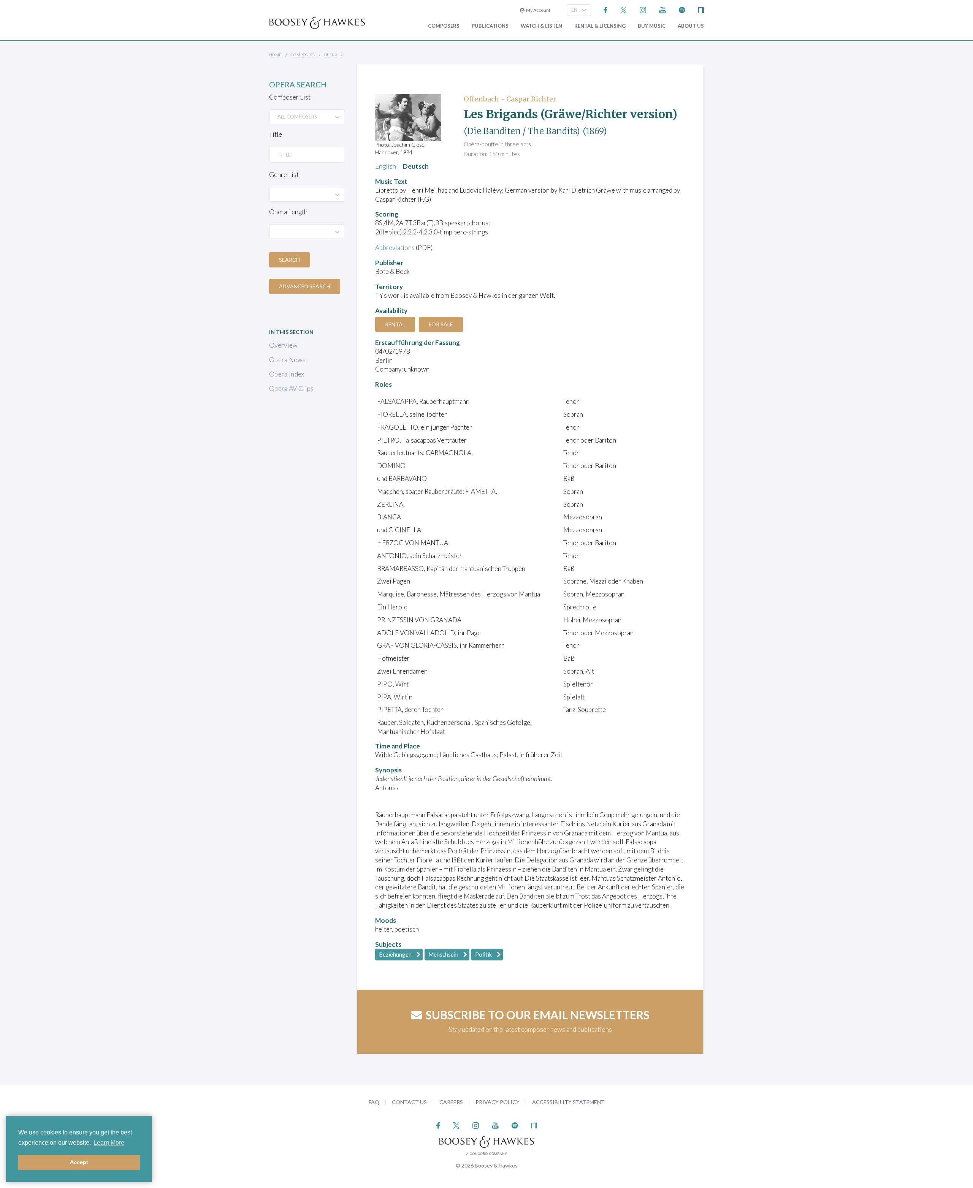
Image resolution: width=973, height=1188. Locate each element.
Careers (451, 1102)
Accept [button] (79, 1162)
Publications (490, 26)
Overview (283, 345)
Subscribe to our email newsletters (538, 1015)
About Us (691, 26)
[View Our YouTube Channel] (662, 9)
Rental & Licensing (600, 26)
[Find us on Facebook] (606, 9)
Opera (330, 54)
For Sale (441, 324)
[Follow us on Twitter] (623, 9)
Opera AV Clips (291, 388)
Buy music (652, 26)
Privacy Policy (497, 1102)
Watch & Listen (541, 26)
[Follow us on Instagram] (643, 9)
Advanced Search (304, 286)
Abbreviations (395, 248)
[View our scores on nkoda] (701, 9)
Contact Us (409, 1102)
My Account (537, 10)
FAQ (374, 1102)
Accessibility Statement (568, 1102)
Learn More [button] (108, 1142)
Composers (444, 26)
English (385, 166)
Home (275, 54)
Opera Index (286, 374)
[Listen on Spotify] (682, 9)
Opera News (287, 360)
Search (289, 259)
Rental (395, 324)
